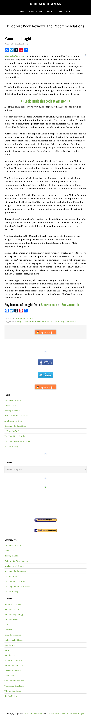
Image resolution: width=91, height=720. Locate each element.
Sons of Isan (10, 405)
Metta (7, 650)
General (8, 630)
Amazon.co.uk (70, 304)
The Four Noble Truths (15, 436)
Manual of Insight (58, 321)
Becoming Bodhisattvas (15, 426)
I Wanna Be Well (12, 431)
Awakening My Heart (14, 421)
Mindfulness (10, 655)
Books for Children (13, 604)
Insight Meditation (24, 318)
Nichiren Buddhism (13, 660)
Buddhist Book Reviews (45, 4)
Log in (81, 714)
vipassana (71, 321)
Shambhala (9, 675)
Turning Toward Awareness (17, 441)
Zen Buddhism (11, 696)
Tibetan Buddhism (13, 691)
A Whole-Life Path (13, 400)
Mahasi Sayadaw (42, 321)
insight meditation (25, 321)
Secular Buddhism (13, 670)
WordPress (72, 714)
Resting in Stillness (13, 410)
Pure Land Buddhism (14, 665)
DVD (7, 624)
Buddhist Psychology (14, 614)
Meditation (10, 645)
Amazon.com (49, 304)
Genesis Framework (56, 714)
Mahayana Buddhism (14, 640)
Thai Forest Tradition (14, 681)
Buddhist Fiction (12, 609)
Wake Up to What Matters (16, 416)
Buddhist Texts (11, 619)
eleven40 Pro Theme (34, 714)
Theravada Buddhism (14, 686)
